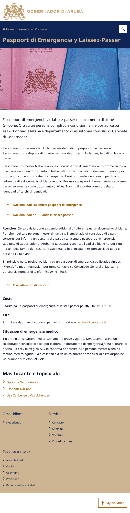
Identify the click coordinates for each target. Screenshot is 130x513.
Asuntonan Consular (33, 29)
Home (10, 29)
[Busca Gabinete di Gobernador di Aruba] (123, 29)
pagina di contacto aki (92, 322)
